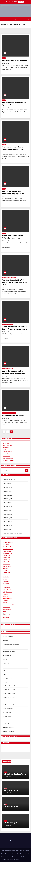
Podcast (5, 720)
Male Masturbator (7, 553)
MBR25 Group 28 (7, 506)
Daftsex (5, 570)
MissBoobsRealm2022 (9, 708)
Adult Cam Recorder (8, 458)
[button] (28, 19)
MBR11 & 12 (6, 670)
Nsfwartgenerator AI (8, 460)
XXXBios (5, 579)
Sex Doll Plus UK (7, 551)
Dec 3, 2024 (6, 63)
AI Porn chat (6, 544)
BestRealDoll (6, 564)
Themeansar (26, 850)
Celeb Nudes (6, 587)
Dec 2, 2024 (6, 151)
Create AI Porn (6, 456)
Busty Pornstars (7, 655)
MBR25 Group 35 (7, 529)
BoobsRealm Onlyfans (5, 853)
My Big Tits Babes (7, 592)
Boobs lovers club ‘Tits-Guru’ (10, 604)
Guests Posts (6, 663)
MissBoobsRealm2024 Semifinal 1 (15, 60)
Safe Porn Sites (7, 609)
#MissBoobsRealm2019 (9, 636)
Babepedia (5, 600)
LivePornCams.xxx (7, 451)
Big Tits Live (6, 443)
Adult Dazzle (6, 581)
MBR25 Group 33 (7, 521)
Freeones (5, 602)
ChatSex (5, 449)
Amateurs (5, 640)
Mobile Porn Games (14, 859)
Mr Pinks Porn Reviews (9, 589)
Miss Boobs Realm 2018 (9, 693)
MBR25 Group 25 (7, 491)
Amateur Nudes (7, 453)
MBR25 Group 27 (7, 499)
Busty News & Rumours (7, 324)
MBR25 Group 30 (7, 510)
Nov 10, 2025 (8, 776)
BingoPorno (6, 447)
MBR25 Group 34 (7, 525)
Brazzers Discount (7, 445)
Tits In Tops (6, 617)
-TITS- (4, 585)
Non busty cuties (7, 712)
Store (18, 853)
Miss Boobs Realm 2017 (9, 689)
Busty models (6, 648)
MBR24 (4, 144)
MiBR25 (5, 682)
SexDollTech (6, 568)
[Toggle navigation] (15, 19)
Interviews (5, 667)
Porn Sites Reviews (8, 723)
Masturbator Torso (8, 549)
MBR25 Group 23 (7, 483)
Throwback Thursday (8, 731)
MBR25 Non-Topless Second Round (12, 533)
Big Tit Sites (6, 577)
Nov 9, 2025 (8, 809)
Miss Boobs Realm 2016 (9, 685)
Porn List (5, 611)
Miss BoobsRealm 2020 (9, 697)
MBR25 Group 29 (7, 502)
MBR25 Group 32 (7, 518)
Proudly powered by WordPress (8, 850)
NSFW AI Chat (6, 555)
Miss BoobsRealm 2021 (9, 701)
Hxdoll (4, 574)
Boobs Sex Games (5, 856)
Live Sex (23, 856)
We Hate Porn (6, 607)
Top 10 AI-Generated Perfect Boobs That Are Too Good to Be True (14, 282)
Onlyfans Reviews (7, 716)
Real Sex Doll (6, 557)
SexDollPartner (7, 566)
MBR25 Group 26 (7, 495)
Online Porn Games (5, 859)
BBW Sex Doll (6, 561)
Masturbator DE (7, 546)
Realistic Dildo (6, 572)
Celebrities (5, 659)
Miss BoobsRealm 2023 (9, 704)
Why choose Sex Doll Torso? (13, 415)
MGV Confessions (7, 678)
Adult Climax (6, 583)
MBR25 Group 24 (7, 487)
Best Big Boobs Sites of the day (9, 277)
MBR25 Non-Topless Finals (10, 480)
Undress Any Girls (8, 542)
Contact (27, 853)
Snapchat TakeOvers (8, 727)
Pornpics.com (6, 559)
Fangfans (22, 853)
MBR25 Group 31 (7, 514)
